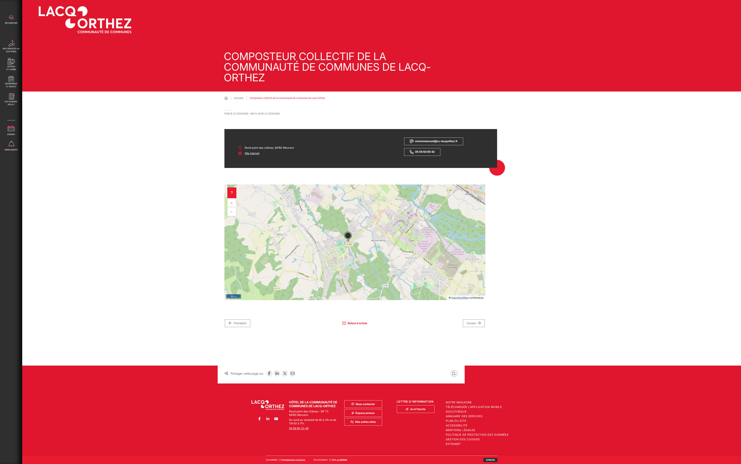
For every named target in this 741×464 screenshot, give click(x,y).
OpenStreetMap (459, 297)
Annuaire (239, 97)
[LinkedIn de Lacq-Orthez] (268, 419)
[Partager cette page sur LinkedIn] (277, 373)
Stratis (490, 460)
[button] (11, 19)
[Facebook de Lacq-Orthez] (259, 419)
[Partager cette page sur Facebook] (269, 373)
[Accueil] (226, 98)
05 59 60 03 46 (299, 428)
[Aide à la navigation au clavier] (231, 192)
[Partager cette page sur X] (285, 373)
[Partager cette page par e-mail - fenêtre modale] (292, 373)
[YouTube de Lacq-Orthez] (276, 419)
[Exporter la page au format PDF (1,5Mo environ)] (454, 373)
